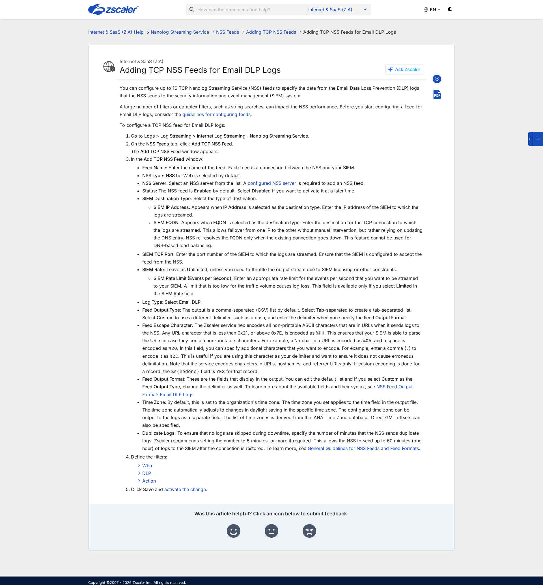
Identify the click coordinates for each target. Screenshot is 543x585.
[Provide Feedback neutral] (271, 531)
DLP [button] (146, 473)
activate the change (185, 489)
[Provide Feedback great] (233, 531)
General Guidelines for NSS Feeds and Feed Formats (363, 448)
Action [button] (149, 481)
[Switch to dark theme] (450, 10)
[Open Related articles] (535, 139)
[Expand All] (437, 79)
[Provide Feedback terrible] (309, 531)
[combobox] (246, 9)
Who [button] (147, 465)
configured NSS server (272, 183)
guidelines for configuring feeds (216, 114)
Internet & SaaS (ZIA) (330, 9)
